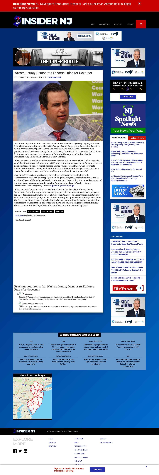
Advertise (52, 446)
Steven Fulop (33, 211)
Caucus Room (79, 454)
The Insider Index (106, 442)
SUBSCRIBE (128, 97)
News (76, 442)
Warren (59, 211)
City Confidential (80, 450)
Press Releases (117, 236)
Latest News (137, 138)
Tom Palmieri (47, 211)
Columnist (78, 461)
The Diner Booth (54, 77)
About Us (52, 442)
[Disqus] (58, 253)
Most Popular (119, 137)
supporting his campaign (62, 186)
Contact (103, 439)
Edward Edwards (81, 457)
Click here (19, 216)
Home (51, 439)
